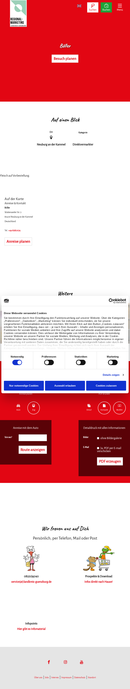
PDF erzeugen (110, 461)
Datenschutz (79, 677)
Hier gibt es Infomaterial (31, 629)
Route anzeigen (32, 450)
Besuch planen (65, 59)
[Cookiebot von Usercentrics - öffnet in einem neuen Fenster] (111, 300)
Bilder (86, 437)
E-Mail (86, 447)
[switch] (49, 362)
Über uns (38, 677)
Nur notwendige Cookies (23, 385)
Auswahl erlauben (65, 385)
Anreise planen (18, 241)
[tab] (18, 408)
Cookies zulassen (106, 385)
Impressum (66, 677)
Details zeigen (111, 374)
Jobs (47, 677)
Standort (92, 677)
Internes (55, 677)
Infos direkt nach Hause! (98, 581)
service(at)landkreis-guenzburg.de (31, 581)
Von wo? (8, 437)
